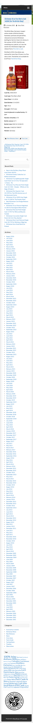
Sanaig (6, 683)
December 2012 (11, 518)
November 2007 (11, 578)
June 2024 (9, 290)
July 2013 (9, 510)
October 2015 (10, 472)
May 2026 (9, 242)
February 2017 (10, 450)
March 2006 (10, 597)
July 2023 (9, 309)
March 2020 (10, 391)
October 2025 (10, 257)
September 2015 (11, 474)
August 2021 (10, 356)
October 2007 (10, 580)
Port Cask (20, 679)
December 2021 (11, 348)
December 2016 (11, 452)
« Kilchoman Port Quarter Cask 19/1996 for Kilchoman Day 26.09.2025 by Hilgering (16, 145)
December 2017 (11, 433)
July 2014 (9, 489)
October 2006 (10, 590)
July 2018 (9, 421)
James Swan (22, 668)
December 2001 (11, 619)
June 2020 (9, 385)
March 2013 (10, 516)
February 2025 (10, 273)
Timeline (8, 644)
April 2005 (9, 609)
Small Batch (9, 685)
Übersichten (10, 646)
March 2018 (10, 429)
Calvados (16, 661)
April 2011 (9, 534)
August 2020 (10, 381)
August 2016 (10, 458)
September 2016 (11, 456)
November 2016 (11, 454)
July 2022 (9, 334)
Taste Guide (9, 640)
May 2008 (9, 574)
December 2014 (11, 481)
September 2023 (11, 305)
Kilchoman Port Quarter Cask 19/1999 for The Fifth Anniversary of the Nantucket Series (15, 193)
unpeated (16, 687)
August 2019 (10, 404)
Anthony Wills (10, 659)
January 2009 (10, 565)
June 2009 (9, 559)
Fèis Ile (20, 665)
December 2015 (11, 468)
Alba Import (20, 657)
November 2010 (11, 539)
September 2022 (11, 329)
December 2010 (11, 536)
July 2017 (9, 443)
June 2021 (9, 360)
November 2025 (11, 255)
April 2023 (9, 315)
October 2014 (10, 485)
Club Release (24, 661)
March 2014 (10, 495)
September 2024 (11, 284)
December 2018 (11, 412)
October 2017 (10, 437)
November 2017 (11, 435)
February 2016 (10, 466)
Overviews (9, 638)
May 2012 (9, 524)
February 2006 (10, 599)
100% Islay (10, 656)
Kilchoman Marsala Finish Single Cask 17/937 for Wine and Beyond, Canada (15, 212)
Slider (25, 683)
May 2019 (9, 408)
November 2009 (11, 555)
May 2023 (9, 313)
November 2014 (11, 483)
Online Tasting (14, 677)
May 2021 (9, 362)
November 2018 (11, 414)
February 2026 (10, 249)
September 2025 (11, 259)
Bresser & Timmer (7, 661)
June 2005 (9, 607)
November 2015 (11, 470)
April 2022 (9, 340)
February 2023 (10, 319)
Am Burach (25, 657)
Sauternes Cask (15, 683)
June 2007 (9, 584)
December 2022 (11, 323)
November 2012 (11, 520)
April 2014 (9, 493)
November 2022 (11, 325)
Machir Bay (13, 672)
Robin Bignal (23, 681)
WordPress (16, 718)
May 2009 (9, 561)
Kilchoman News (11, 632)
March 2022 (10, 342)
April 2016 (9, 462)
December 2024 (11, 278)
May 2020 (9, 387)
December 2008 (11, 568)
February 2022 (10, 344)
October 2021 (10, 352)
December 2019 (11, 396)
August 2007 (10, 582)
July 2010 (9, 545)
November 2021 (11, 350)
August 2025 (10, 261)
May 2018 (9, 425)
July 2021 (9, 358)
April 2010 (9, 549)
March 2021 (10, 367)
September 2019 (11, 402)
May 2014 (9, 491)
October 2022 (10, 327)
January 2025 (10, 276)
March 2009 (10, 563)
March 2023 (10, 317)
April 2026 (9, 244)
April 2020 (9, 389)
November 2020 (11, 375)
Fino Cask (24, 138)
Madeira (18, 674)
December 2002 (11, 617)
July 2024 (9, 288)
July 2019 (9, 406)
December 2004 (11, 613)
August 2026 (10, 236)
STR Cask (19, 685)
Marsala (17, 676)
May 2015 (9, 476)
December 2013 (11, 501)
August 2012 (10, 522)
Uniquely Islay (10, 687)
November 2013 (11, 503)
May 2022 (9, 338)
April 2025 (9, 269)
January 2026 (10, 251)
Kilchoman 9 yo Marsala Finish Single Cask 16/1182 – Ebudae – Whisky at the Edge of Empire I (16, 187)
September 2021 (11, 354)
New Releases (11, 138)
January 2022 (10, 346)
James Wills (7, 670)
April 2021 (9, 365)
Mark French (11, 675)
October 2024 (10, 282)
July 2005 (9, 605)
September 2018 (11, 418)
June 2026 (9, 240)
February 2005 (10, 611)
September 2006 (11, 592)
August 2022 (10, 331)
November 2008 (11, 570)
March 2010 (10, 551)
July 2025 (9, 263)
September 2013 (11, 507)
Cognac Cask (7, 663)
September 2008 (11, 572)
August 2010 (10, 543)
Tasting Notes (10, 642)
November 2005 (11, 603)
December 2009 (11, 553)
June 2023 (9, 311)
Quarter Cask (14, 681)
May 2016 (9, 460)
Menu (5, 7)
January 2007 (10, 586)
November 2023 (11, 300)
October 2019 (10, 400)
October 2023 (10, 302)
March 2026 (10, 247)
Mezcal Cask (23, 676)
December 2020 (11, 373)
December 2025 (11, 253)
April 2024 (9, 294)
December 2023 (11, 298)
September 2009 (11, 557)
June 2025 (9, 265)
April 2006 (9, 594)
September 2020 (11, 379)
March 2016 (10, 464)
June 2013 (9, 512)
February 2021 (10, 369)
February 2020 (10, 394)
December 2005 (11, 601)
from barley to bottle (12, 629)
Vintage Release (23, 687)
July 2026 (9, 238)
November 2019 (11, 398)
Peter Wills (11, 679)
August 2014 (10, 487)
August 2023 (10, 307)
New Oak (6, 677)
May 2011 (9, 532)
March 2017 (10, 447)
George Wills (11, 667)
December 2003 (11, 615)
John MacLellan (16, 670)
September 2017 (11, 439)
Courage (24, 718)
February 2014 (10, 497)
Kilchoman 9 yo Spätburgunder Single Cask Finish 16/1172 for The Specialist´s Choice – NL (16, 181)
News (17, 138)
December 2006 (11, 588)
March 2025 (10, 271)
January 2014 (10, 499)
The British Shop (16, 59)
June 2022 (9, 336)
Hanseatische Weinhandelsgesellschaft (13, 667)
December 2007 (11, 576)
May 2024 (9, 292)
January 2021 (10, 371)
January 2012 (10, 526)
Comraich (13, 663)
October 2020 (10, 377)
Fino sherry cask (18, 49)
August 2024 (10, 286)
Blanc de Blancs (21, 659)
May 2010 (9, 547)
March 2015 (10, 479)
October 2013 (10, 505)
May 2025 (9, 267)
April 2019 (9, 410)
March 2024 (10, 296)
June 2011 (9, 530)
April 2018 (9, 427)
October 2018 (10, 416)
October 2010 (10, 541)
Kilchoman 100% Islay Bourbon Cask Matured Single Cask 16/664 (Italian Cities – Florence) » (15, 150)
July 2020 (9, 383)
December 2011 (11, 528)
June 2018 (9, 423)
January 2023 (10, 321)
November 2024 (11, 280)
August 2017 (10, 441)
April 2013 (9, 514)
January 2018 (10, 431)
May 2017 (9, 445)
